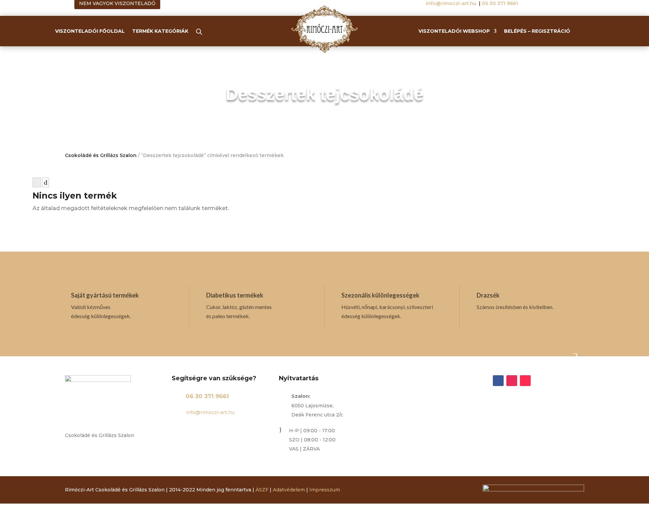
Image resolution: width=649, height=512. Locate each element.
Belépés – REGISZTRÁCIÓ (537, 31)
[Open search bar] (199, 31)
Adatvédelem (289, 490)
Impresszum (324, 490)
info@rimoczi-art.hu (452, 3)
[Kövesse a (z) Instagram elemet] (511, 380)
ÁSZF (262, 490)
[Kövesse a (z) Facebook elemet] (498, 380)
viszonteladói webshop (454, 31)
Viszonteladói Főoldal (90, 31)
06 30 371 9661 (207, 396)
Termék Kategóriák (160, 31)
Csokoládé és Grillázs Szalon (101, 155)
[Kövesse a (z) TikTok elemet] (525, 380)
